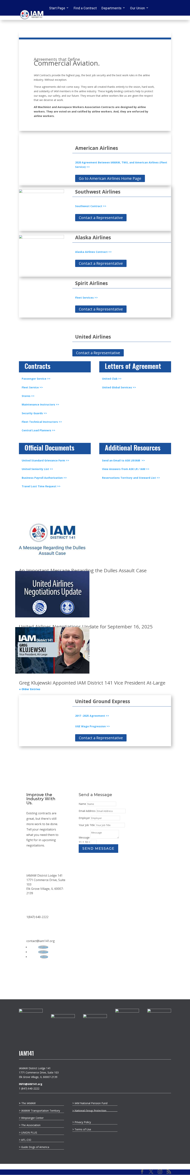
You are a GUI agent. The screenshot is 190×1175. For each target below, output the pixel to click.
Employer (84, 818)
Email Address (87, 811)
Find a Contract (85, 8)
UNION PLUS (29, 1132)
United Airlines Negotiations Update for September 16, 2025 (86, 626)
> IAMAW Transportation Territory (40, 1110)
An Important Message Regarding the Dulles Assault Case (83, 570)
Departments (111, 8)
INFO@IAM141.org (30, 1084)
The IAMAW (27, 1103)
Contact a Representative (101, 217)
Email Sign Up (59, 18)
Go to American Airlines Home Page (110, 178)
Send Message (98, 848)
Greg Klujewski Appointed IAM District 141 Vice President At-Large (92, 682)
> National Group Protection (89, 1110)
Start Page (57, 8)
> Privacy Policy (81, 1122)
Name (82, 804)
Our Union (137, 8)
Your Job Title (87, 825)
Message (84, 837)
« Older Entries (29, 689)
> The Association (29, 1125)
